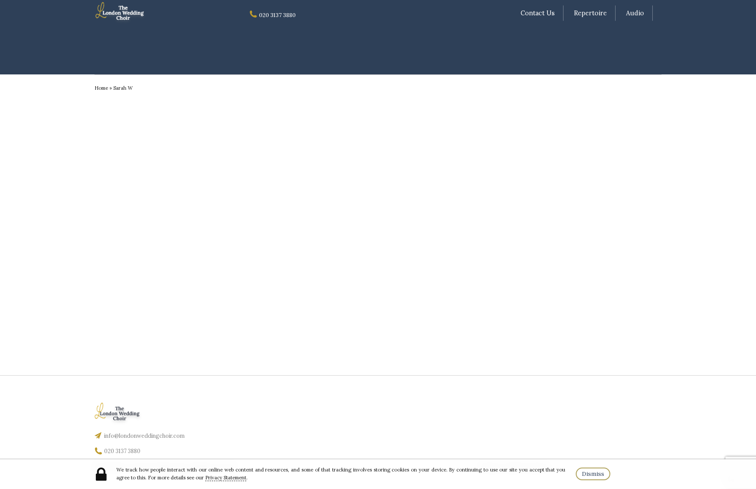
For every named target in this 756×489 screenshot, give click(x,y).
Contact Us (538, 13)
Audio (635, 13)
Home (101, 88)
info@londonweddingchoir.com (144, 436)
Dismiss (593, 474)
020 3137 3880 (122, 451)
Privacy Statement (225, 478)
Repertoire (590, 13)
